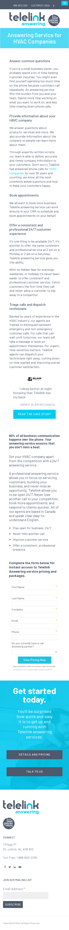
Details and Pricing (34, 754)
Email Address (14, 889)
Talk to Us (34, 771)
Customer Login (40, 5)
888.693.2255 (20, 5)
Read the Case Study (34, 414)
